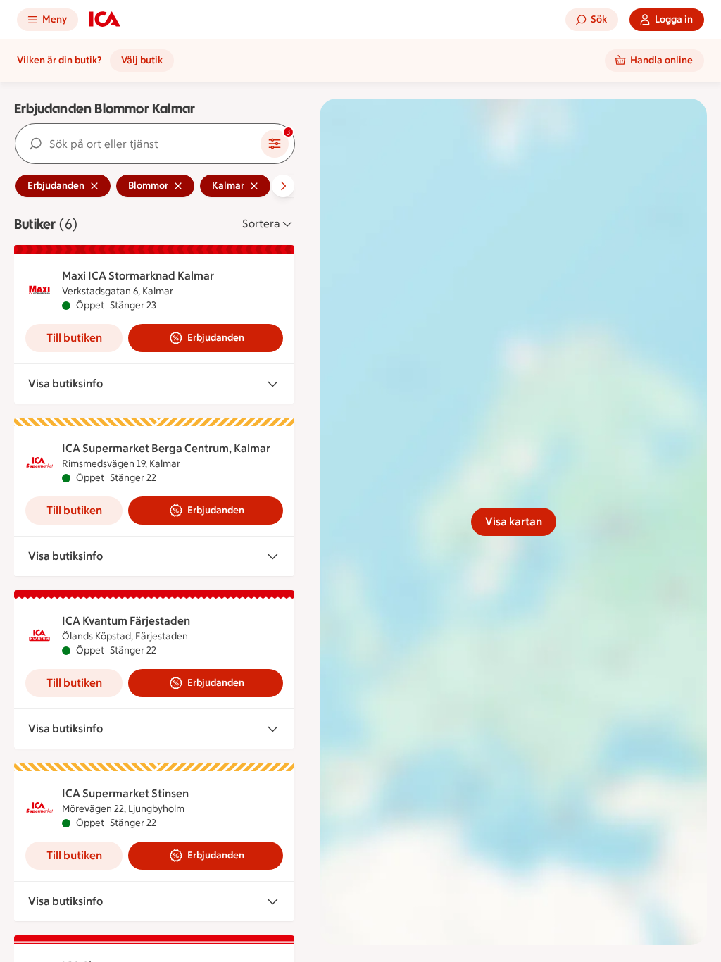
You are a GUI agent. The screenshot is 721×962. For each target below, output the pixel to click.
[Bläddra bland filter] (283, 186)
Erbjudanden (215, 338)
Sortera (261, 223)
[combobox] (138, 143)
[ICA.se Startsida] (104, 19)
